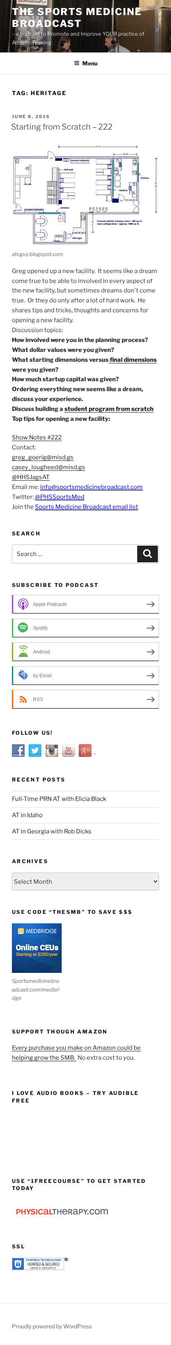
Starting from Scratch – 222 (62, 127)
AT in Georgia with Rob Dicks (51, 831)
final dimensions (133, 359)
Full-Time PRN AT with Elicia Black (59, 798)
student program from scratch (109, 409)
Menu (89, 63)
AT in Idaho (27, 815)
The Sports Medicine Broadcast (77, 17)
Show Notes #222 (37, 437)
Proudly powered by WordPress (52, 1326)
